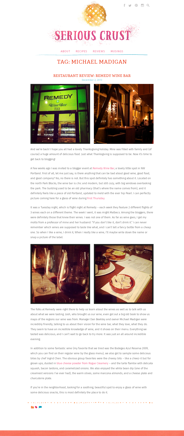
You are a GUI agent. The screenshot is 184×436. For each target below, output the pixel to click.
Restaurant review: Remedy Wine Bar (92, 75)
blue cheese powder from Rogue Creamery (82, 363)
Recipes (81, 51)
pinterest (136, 5)
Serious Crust (93, 24)
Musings (117, 51)
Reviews (99, 51)
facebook (123, 5)
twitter (130, 5)
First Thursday (95, 198)
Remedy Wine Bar (103, 168)
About (65, 51)
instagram (142, 5)
